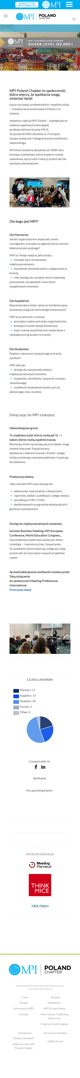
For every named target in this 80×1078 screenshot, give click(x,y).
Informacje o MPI (24, 1008)
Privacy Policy (33, 989)
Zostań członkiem (23, 1038)
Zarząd (24, 1002)
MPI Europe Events (54, 1008)
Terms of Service (46, 989)
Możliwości (54, 1002)
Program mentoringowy (54, 1023)
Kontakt (23, 1014)
